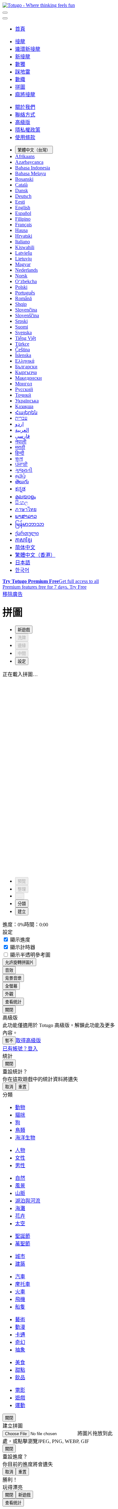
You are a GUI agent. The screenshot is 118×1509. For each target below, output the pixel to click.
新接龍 (22, 56)
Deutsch (23, 196)
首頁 (20, 29)
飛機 (20, 1299)
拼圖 (20, 87)
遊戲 (20, 1397)
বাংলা (19, 458)
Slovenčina (26, 309)
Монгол (23, 383)
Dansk (21, 190)
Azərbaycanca (29, 162)
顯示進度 (19, 939)
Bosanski (24, 179)
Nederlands (26, 270)
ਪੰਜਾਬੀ (21, 464)
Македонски (28, 378)
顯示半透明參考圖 (29, 955)
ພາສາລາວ (26, 516)
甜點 (20, 1370)
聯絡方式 (25, 114)
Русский (24, 389)
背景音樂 (13, 978)
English (22, 207)
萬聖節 (22, 1243)
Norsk (21, 275)
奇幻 (20, 1342)
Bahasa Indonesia (32, 167)
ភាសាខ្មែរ (23, 540)
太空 (20, 1223)
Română (23, 298)
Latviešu (23, 253)
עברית (21, 418)
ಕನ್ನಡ (20, 488)
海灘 (20, 1208)
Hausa (21, 230)
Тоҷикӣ (23, 395)
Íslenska (23, 355)
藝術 (20, 1319)
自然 (20, 1178)
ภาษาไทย (26, 509)
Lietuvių (23, 258)
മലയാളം (25, 496)
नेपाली (20, 441)
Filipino (23, 219)
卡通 (20, 1334)
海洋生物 (25, 1137)
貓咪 (20, 1115)
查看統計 (13, 1002)
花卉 (20, 1216)
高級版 (22, 122)
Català (21, 184)
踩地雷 (22, 71)
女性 (20, 1158)
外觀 (9, 994)
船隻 (20, 1307)
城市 (20, 1256)
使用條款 (25, 137)
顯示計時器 (22, 947)
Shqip (21, 304)
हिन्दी (19, 453)
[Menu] (5, 13)
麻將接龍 (25, 94)
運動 (20, 1405)
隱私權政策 (27, 130)
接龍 (20, 41)
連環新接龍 (27, 49)
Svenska (23, 332)
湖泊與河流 (27, 1200)
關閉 (9, 1009)
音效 (9, 970)
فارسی (22, 436)
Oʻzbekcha (26, 281)
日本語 (22, 562)
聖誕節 (22, 1236)
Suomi (21, 327)
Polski (21, 287)
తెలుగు (22, 481)
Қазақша (24, 406)
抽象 (20, 1349)
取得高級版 (28, 1040)
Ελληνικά (24, 361)
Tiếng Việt (25, 338)
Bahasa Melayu (30, 173)
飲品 (20, 1377)
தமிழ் (20, 475)
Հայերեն (26, 412)
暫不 (9, 1040)
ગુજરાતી (23, 470)
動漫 (20, 1327)
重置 (22, 1086)
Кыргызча (26, 372)
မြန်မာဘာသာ (29, 524)
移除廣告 (13, 594)
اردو (19, 424)
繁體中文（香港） (35, 555)
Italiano (22, 241)
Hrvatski (23, 236)
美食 (20, 1362)
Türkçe (22, 344)
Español (23, 213)
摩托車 (22, 1284)
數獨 (20, 64)
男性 (20, 1165)
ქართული (27, 533)
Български (26, 366)
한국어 (22, 570)
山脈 (20, 1193)
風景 (20, 1185)
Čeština (22, 349)
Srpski (21, 321)
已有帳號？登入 (20, 1048)
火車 (20, 1291)
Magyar (23, 264)
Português (25, 292)
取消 (9, 1086)
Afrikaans (25, 156)
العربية (22, 430)
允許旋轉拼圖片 (19, 962)
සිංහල (21, 502)
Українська (27, 400)
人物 (20, 1150)
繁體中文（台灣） (34, 150)
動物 (20, 1107)
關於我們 (25, 107)
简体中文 (25, 547)
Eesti (20, 202)
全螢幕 (11, 986)
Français (23, 224)
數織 (20, 79)
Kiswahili (24, 247)
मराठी (20, 447)
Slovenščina (27, 315)
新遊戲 (24, 1495)
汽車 (20, 1276)
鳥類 (20, 1130)
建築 (20, 1264)
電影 (20, 1390)
